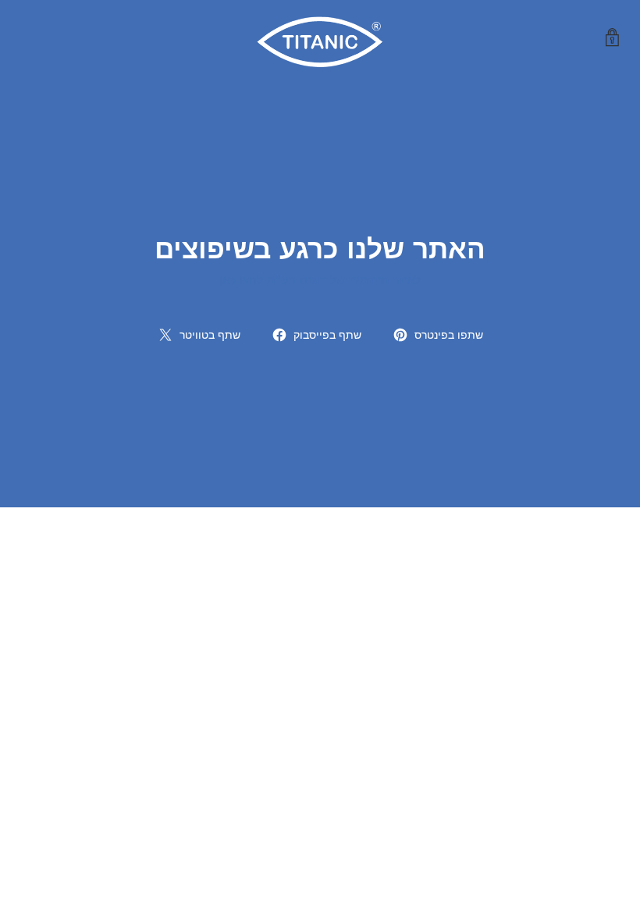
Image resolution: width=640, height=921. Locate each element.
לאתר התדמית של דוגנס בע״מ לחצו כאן (320, 280)
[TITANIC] (320, 38)
